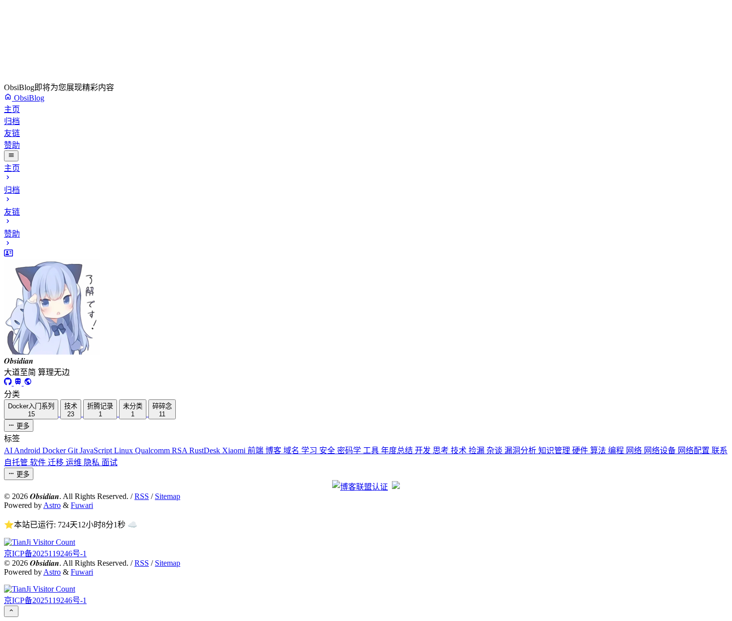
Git (74, 450)
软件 (39, 462)
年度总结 (398, 450)
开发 (424, 450)
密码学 (350, 450)
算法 (599, 450)
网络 (635, 450)
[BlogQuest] (28, 382)
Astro (52, 505)
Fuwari (82, 505)
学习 (310, 450)
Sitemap (167, 496)
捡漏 (478, 450)
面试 (110, 462)
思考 (442, 450)
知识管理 (555, 450)
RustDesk (205, 450)
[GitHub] (9, 382)
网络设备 (661, 450)
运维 (75, 462)
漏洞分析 (521, 450)
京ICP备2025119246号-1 (45, 553)
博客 (274, 450)
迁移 (57, 462)
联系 (720, 450)
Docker (55, 450)
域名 (292, 450)
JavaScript (97, 450)
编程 (617, 450)
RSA (180, 450)
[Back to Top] (11, 611)
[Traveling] (19, 382)
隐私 (93, 462)
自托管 (17, 462)
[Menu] (11, 155)
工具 (372, 450)
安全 (328, 450)
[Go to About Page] (366, 303)
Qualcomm (153, 450)
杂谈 (495, 450)
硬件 (581, 450)
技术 (460, 450)
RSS (141, 496)
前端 (256, 450)
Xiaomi (234, 450)
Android (28, 450)
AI (9, 450)
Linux (124, 450)
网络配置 (695, 450)
